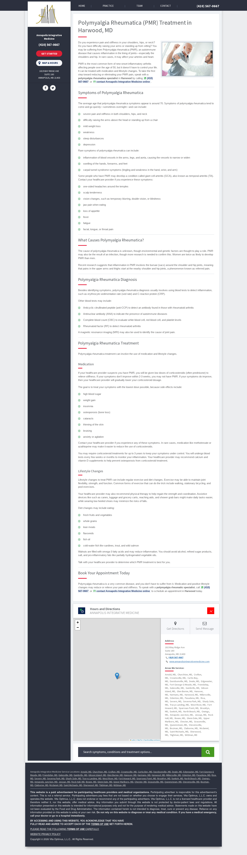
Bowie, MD (91, 781)
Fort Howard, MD (127, 778)
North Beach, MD (192, 778)
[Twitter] (52, 87)
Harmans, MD (144, 775)
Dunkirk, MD (177, 778)
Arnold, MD (86, 771)
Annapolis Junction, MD (45, 781)
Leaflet (133, 740)
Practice (108, 5)
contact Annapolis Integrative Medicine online (123, 81)
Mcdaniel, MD (56, 785)
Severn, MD (40, 778)
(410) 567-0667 (208, 6)
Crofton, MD (114, 771)
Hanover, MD (130, 775)
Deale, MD (177, 771)
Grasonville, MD (155, 781)
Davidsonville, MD (162, 771)
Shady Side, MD (73, 778)
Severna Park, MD (56, 778)
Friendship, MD (50, 775)
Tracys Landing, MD (91, 778)
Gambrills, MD (80, 775)
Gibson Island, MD (97, 775)
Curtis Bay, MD (145, 771)
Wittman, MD (119, 785)
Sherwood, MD (90, 785)
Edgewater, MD (190, 771)
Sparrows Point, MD (146, 778)
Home (81, 5)
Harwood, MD (158, 775)
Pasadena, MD (203, 775)
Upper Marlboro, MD (123, 781)
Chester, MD (141, 781)
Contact (165, 5)
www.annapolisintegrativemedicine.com (189, 661)
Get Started (49, 53)
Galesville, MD (65, 775)
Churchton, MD (100, 771)
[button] (117, 676)
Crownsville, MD (129, 771)
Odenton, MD (188, 775)
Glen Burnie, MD (115, 775)
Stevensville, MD (191, 781)
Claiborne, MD (41, 785)
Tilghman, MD (105, 785)
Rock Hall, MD (78, 781)
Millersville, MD (173, 775)
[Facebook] (45, 87)
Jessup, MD (64, 781)
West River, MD (109, 778)
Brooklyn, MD (163, 778)
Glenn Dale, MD (104, 781)
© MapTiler (139, 740)
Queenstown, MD (173, 781)
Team (139, 5)
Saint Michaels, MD (73, 785)
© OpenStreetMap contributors (151, 740)
